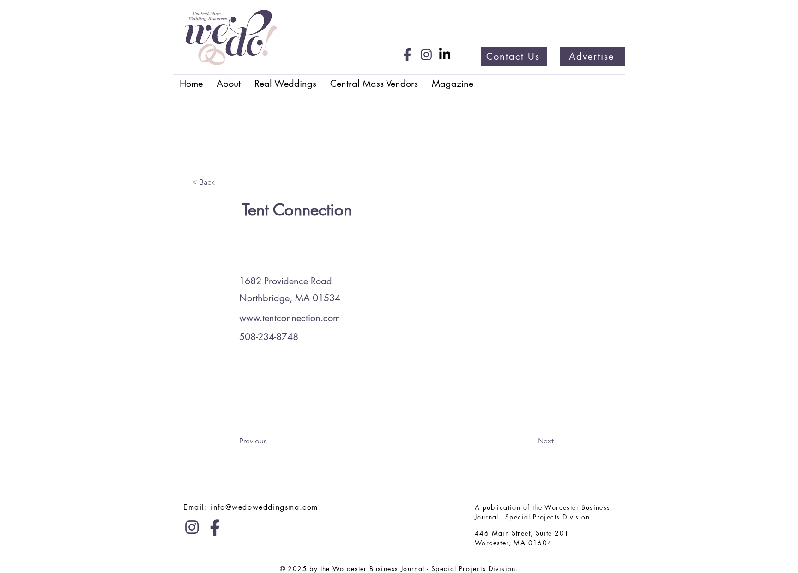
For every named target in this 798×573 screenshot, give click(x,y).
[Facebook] (408, 54)
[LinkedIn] (445, 54)
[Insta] (426, 54)
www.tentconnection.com (289, 318)
